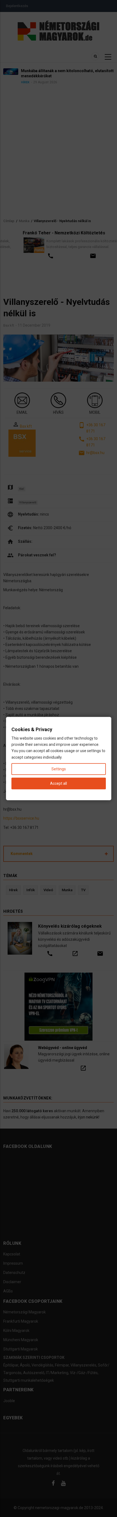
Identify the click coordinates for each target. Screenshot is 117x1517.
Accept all (58, 783)
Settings (58, 769)
